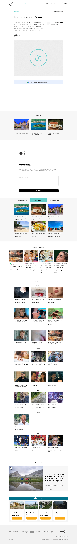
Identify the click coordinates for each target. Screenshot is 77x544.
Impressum (43, 539)
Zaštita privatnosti (58, 539)
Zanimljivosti (41, 3)
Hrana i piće (20, 3)
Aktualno (34, 3)
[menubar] (66, 3)
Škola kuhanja (49, 3)
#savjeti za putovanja (58, 11)
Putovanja (27, 3)
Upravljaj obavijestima (62, 536)
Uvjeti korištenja (52, 539)
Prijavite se (38, 190)
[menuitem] (66, 3)
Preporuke (56, 3)
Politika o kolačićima (64, 539)
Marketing (47, 539)
